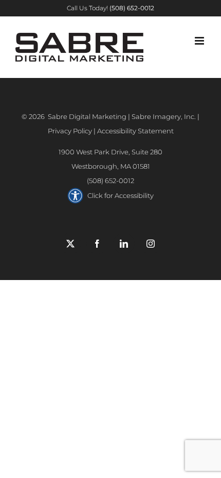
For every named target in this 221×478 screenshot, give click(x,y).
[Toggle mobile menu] (200, 40)
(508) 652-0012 (110, 180)
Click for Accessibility (120, 195)
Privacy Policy (70, 131)
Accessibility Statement (135, 131)
